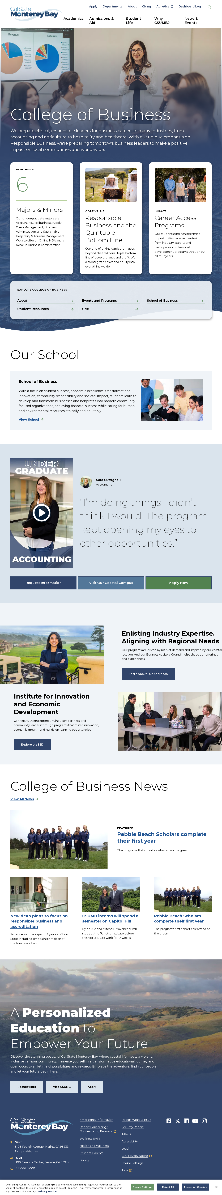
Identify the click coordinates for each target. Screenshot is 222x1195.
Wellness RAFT (90, 1138)
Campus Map (24, 1151)
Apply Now (178, 583)
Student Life (133, 20)
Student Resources (33, 309)
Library (84, 1160)
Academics (73, 18)
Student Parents (91, 1153)
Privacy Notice (47, 1191)
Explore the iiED (32, 744)
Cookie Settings (132, 1163)
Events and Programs (99, 301)
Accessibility (130, 1141)
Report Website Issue (136, 1119)
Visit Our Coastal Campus (111, 583)
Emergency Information (96, 1119)
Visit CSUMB (62, 1086)
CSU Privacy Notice (135, 1156)
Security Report (133, 1127)
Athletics (162, 6)
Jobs (125, 1170)
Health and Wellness (94, 1145)
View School (29, 420)
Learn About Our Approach (148, 674)
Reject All (168, 1186)
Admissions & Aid (101, 20)
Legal (125, 1148)
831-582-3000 (25, 1168)
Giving (146, 6)
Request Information (43, 583)
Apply (93, 6)
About (132, 6)
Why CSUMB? (162, 20)
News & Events (191, 20)
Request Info (27, 1086)
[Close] (216, 1187)
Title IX (126, 1134)
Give (85, 309)
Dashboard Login (191, 6)
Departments (112, 6)
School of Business (162, 301)
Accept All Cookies (195, 1186)
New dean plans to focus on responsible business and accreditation (39, 921)
